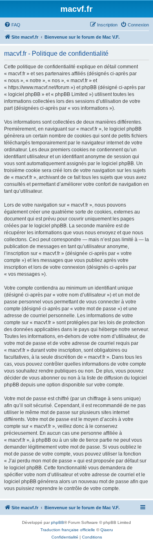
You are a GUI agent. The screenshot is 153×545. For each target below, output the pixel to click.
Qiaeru (106, 530)
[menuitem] (12, 25)
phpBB (57, 522)
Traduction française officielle (67, 530)
